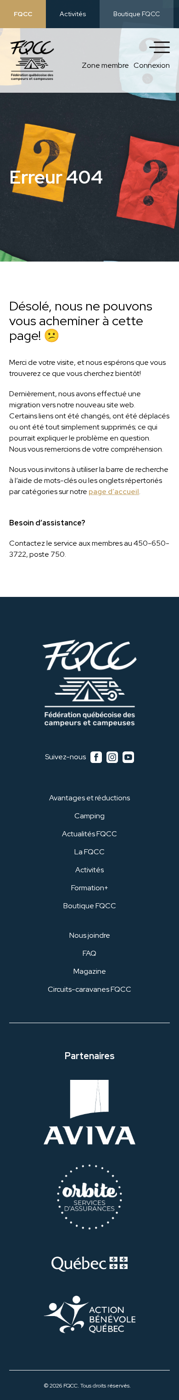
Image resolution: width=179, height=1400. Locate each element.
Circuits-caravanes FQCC (89, 989)
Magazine (89, 971)
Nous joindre (89, 935)
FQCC (23, 14)
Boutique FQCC (136, 14)
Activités (73, 14)
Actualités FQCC (89, 834)
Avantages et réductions (89, 798)
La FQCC (89, 852)
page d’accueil (114, 491)
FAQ (89, 953)
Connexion (152, 65)
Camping (89, 816)
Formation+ (89, 888)
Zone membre (105, 65)
